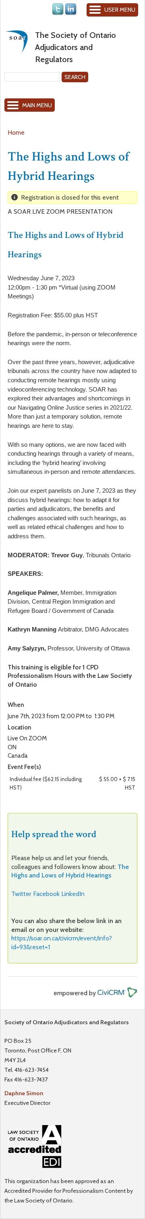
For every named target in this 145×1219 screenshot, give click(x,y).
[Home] (16, 41)
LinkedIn (73, 894)
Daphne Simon (23, 1093)
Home (16, 132)
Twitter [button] (21, 894)
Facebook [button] (46, 894)
